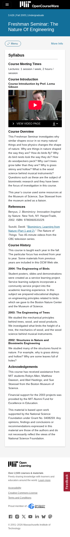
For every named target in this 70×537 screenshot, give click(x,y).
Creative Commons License (23, 493)
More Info (57, 43)
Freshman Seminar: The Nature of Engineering (33, 26)
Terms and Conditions (19, 497)
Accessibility (14, 488)
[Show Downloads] (56, 124)
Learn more (44, 480)
